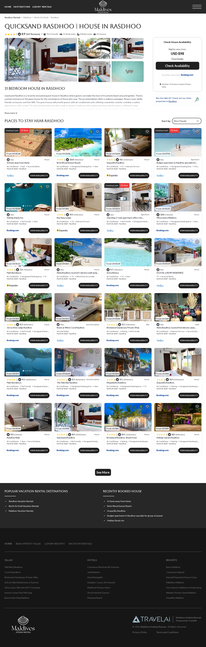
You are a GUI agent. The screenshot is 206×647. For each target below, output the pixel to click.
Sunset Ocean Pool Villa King (18, 592)
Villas (9, 560)
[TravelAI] (151, 619)
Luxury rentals (42, 6)
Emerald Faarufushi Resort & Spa (181, 577)
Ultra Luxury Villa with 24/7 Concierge (22, 587)
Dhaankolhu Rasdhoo (116, 382)
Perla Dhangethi (95, 577)
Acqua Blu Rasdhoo (115, 163)
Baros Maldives (173, 567)
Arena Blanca (113, 273)
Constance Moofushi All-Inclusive (103, 567)
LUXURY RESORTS (54, 543)
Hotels (92, 560)
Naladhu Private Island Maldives (181, 592)
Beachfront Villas (28, 543)
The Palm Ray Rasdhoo (67, 382)
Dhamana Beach (94, 598)
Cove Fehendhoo (13, 572)
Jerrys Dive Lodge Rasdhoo (19, 327)
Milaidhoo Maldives (175, 582)
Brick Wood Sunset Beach (69, 163)
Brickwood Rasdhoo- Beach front (122, 437)
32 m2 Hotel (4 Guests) (98, 592)
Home (8, 6)
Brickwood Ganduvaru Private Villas (123, 327)
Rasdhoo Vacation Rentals (21, 501)
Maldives (27, 17)
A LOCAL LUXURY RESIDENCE (170, 273)
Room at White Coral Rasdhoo (70, 327)
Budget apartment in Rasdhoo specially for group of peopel (135, 515)
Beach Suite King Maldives (17, 598)
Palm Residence (14, 273)
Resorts (171, 560)
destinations (22, 6)
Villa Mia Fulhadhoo (13, 567)
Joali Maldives (93, 572)
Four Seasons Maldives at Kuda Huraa (183, 587)
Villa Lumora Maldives (167, 218)
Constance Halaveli (175, 572)
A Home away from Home (18, 163)
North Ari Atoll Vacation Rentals (24, 506)
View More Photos (17, 77)
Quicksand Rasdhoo (66, 437)
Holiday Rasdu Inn (15, 218)
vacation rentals (80, 543)
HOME (8, 543)
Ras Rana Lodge (64, 218)
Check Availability (177, 66)
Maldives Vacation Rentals (21, 511)
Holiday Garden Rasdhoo (168, 437)
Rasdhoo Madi (13, 437)
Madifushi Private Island (98, 587)
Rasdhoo (55, 17)
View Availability (39, 175)
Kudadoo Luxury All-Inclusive (101, 582)
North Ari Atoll (41, 17)
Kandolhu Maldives (175, 598)
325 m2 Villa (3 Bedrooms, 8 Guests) (21, 582)
